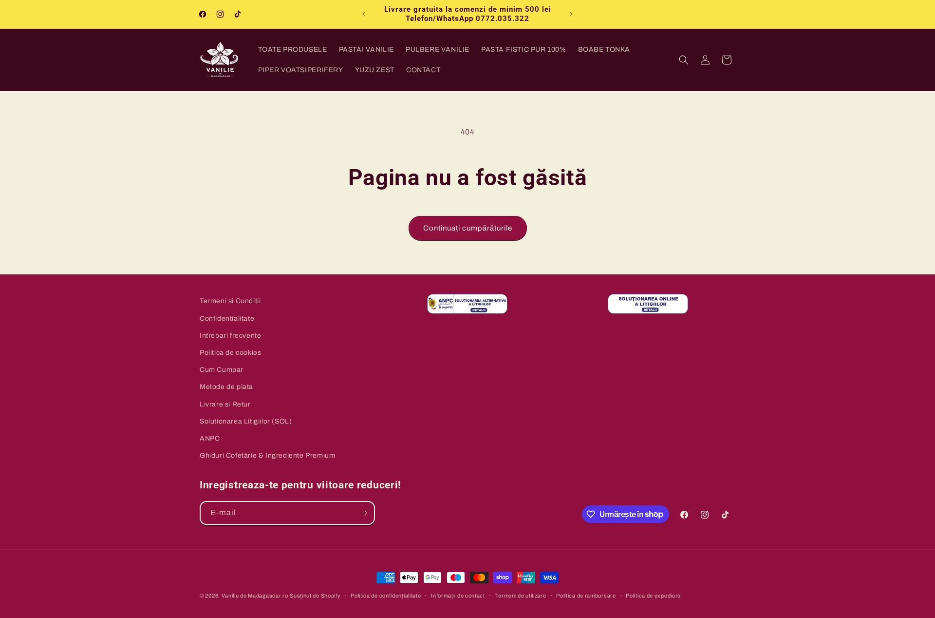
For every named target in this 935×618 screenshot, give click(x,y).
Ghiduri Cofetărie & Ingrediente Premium (267, 455)
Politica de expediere (653, 595)
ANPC (210, 438)
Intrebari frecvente (230, 335)
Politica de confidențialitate (386, 595)
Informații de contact (458, 595)
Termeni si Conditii (230, 301)
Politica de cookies (230, 352)
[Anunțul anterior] (363, 14)
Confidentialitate (227, 318)
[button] (683, 60)
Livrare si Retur (225, 403)
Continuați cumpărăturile (467, 228)
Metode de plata (226, 386)
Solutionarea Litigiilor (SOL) (246, 421)
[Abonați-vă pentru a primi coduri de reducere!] (363, 513)
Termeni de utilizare (520, 595)
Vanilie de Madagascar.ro (255, 596)
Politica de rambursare (586, 595)
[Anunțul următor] (571, 14)
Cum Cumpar (221, 369)
